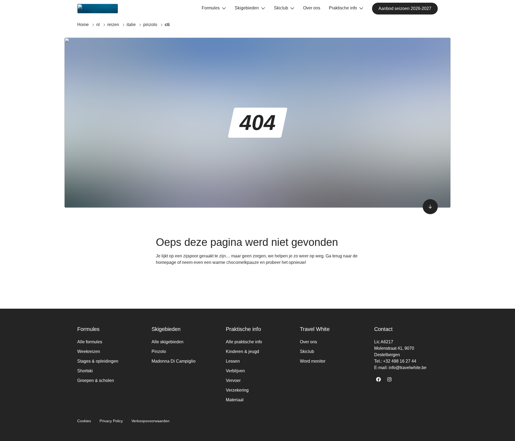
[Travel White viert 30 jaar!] (97, 8)
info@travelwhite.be (407, 367)
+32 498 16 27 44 (399, 361)
